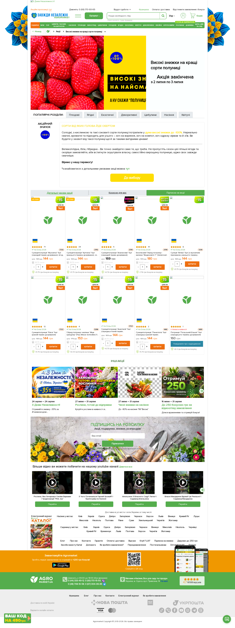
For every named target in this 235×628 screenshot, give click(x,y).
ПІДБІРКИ (35, 25)
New (42, 25)
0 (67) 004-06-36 (93, 584)
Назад (38, 31)
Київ (80, 516)
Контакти (86, 540)
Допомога (91, 545)
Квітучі (138, 25)
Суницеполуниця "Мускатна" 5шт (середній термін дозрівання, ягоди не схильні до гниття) (48, 254)
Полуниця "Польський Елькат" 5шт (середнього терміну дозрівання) (186, 333)
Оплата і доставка (161, 9)
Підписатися (118, 443)
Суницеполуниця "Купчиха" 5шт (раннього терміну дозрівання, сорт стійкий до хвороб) (83, 254)
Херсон (149, 516)
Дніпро (112, 516)
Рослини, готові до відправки (93, 405)
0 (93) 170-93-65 (87, 9)
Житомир (173, 520)
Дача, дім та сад (199, 25)
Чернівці (193, 527)
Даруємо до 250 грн (187, 540)
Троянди (82, 25)
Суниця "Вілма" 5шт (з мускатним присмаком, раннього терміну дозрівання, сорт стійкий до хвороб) (185, 254)
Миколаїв (83, 520)
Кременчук (106, 531)
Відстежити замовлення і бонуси (189, 9)
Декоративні (148, 25)
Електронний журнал (128, 595)
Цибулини (102, 25)
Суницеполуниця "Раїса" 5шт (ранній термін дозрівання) (44, 333)
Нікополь (96, 520)
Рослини (180, 24)
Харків (91, 516)
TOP (47, 25)
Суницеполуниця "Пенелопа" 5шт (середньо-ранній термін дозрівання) (151, 333)
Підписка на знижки (163, 540)
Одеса (101, 516)
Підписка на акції (175, 192)
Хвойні (159, 25)
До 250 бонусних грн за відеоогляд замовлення (177, 406)
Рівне (120, 520)
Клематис (128, 20)
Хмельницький (146, 520)
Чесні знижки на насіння (133, 405)
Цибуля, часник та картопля (59, 25)
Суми (131, 520)
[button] (227, 619)
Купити (53, 267)
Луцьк (197, 516)
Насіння (72, 25)
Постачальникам (158, 545)
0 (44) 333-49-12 (76, 580)
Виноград (91, 25)
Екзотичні (107, 115)
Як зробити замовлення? (112, 545)
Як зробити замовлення (154, 595)
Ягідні (120, 25)
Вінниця (171, 516)
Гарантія (99, 540)
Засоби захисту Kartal (71, 545)
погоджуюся (104, 448)
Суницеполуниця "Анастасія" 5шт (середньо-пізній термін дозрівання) (116, 330)
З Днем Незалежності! (46, 405)
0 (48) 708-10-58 (76, 584)
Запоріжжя (125, 516)
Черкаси (138, 516)
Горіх (122, 20)
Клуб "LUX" (145, 540)
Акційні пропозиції (41, 9)
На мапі (164, 581)
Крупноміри (168, 25)
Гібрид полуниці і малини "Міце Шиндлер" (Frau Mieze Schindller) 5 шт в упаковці (82, 333)
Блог (62, 540)
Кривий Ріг (184, 516)
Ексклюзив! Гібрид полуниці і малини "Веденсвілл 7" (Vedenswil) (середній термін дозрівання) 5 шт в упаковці (151, 254)
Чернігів (160, 520)
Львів (160, 516)
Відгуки (132, 540)
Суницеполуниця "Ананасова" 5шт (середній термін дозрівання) (116, 254)
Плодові (112, 25)
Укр (171, 15)
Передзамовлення (137, 545)
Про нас (74, 540)
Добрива (190, 25)
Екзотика (129, 25)
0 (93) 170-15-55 (93, 580)
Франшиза (144, 9)
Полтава (109, 520)
